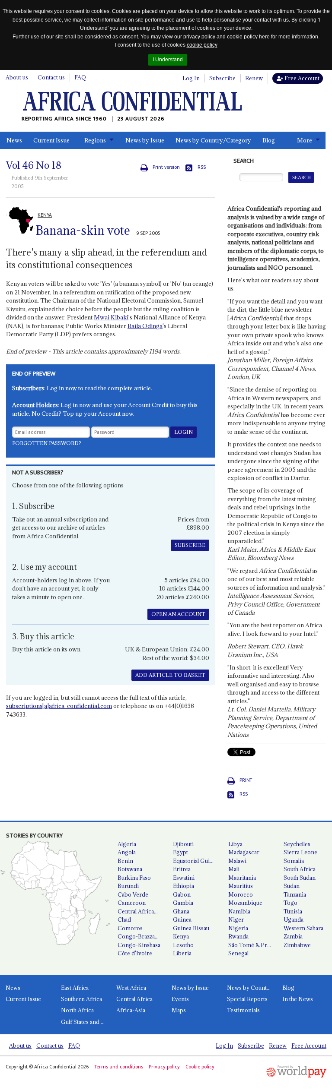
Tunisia (293, 911)
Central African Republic (142, 911)
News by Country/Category (213, 140)
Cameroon (132, 902)
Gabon (182, 894)
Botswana (130, 869)
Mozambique (245, 902)
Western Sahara (303, 928)
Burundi (128, 885)
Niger (236, 919)
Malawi (237, 860)
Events (180, 998)
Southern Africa (81, 998)
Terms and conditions (118, 1066)
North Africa (77, 1010)
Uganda (293, 919)
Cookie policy (199, 1066)
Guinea (182, 919)
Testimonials (243, 1010)
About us (17, 77)
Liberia (182, 953)
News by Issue (144, 140)
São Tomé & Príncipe (252, 945)
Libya (235, 843)
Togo (290, 902)
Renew (254, 78)
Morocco (240, 894)
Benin (125, 860)
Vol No (33, 165)
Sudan (292, 885)
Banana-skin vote (83, 230)
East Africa (75, 987)
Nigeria (238, 928)
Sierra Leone (300, 852)
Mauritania (242, 877)
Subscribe (222, 78)
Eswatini (184, 877)
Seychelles (297, 843)
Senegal (238, 953)
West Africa (131, 987)
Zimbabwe (297, 945)
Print (245, 780)
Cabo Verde (133, 894)
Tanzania (295, 894)
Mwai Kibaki (111, 317)
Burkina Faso (134, 877)
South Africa (300, 869)
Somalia (294, 860)
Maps (179, 1010)
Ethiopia (183, 885)
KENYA (45, 215)
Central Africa (134, 998)
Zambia (293, 936)
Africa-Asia (130, 1010)
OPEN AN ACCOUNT (178, 614)
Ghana (181, 911)
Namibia (239, 911)
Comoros (130, 928)
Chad (124, 919)
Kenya (181, 936)
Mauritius (240, 885)
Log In (191, 78)
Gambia (183, 902)
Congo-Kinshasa (139, 945)
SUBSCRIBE (190, 545)
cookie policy (242, 37)
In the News (297, 998)
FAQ (80, 77)
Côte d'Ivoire (135, 953)
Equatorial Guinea (196, 860)
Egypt (180, 852)
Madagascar (243, 852)
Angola (127, 852)
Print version (166, 167)
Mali (233, 869)
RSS (202, 167)
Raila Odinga (145, 326)
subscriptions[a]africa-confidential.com (59, 706)
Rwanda (238, 936)
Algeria (127, 843)
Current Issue (51, 140)
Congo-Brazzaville (141, 936)
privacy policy (199, 37)
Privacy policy (164, 1066)
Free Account (301, 78)
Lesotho (183, 945)
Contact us (51, 77)
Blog (268, 140)
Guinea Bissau (191, 928)
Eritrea (182, 869)
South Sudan (300, 877)
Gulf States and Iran (86, 1021)
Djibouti (183, 843)
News (14, 140)
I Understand (168, 60)
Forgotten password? (46, 443)
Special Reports (247, 998)
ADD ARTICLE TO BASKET (170, 675)
